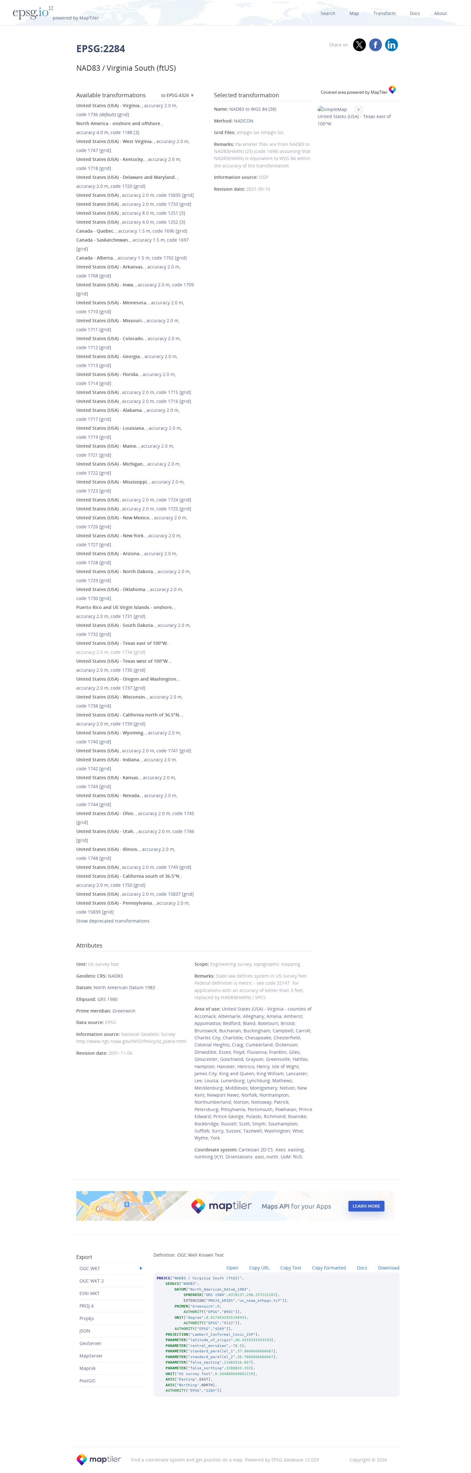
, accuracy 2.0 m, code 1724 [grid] (133, 500)
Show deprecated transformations (113, 921)
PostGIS (87, 1381)
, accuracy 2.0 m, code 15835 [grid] (135, 195)
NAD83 (115, 976)
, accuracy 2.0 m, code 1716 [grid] (133, 401)
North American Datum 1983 (124, 987)
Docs (415, 13)
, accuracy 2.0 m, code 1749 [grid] (133, 867)
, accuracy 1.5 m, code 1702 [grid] (131, 258)
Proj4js (86, 1318)
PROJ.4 (86, 1306)
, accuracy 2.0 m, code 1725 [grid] (133, 509)
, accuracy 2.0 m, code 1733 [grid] (133, 204)
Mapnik (87, 1368)
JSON (84, 1331)
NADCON (243, 121)
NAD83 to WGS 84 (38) (252, 109)
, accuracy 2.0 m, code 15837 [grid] (135, 894)
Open (232, 1268)
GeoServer (90, 1343)
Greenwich (124, 1011)
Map (354, 13)
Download (389, 1268)
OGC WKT (89, 1268)
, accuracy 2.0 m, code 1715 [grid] (133, 392)
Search (328, 13)
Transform (384, 13)
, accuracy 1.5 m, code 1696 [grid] (131, 231)
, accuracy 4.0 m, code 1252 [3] (130, 222)
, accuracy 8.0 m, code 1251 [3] (130, 213)
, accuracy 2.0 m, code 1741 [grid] (133, 751)
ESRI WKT (89, 1293)
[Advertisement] (235, 1430)
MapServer (91, 1356)
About (440, 13)
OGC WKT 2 (91, 1281)
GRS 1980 (107, 999)
